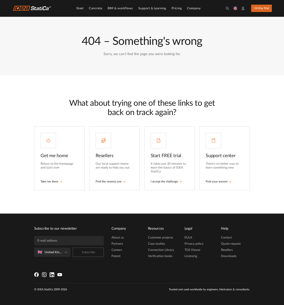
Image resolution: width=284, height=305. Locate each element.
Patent (116, 256)
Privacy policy (194, 243)
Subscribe (88, 252)
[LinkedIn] (52, 274)
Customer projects (160, 237)
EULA (188, 237)
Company (194, 8)
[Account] (243, 8)
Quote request (231, 243)
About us (117, 237)
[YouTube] (59, 274)
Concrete (95, 8)
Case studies (156, 243)
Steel (80, 8)
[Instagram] (44, 274)
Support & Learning (152, 8)
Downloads (228, 256)
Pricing (177, 8)
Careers (116, 249)
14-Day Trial (261, 8)
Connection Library (161, 249)
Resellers (227, 249)
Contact (226, 237)
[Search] (227, 8)
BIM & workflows (120, 8)
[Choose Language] (235, 8)
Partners (117, 243)
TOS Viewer (193, 249)
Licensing (191, 256)
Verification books (160, 256)
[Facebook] (36, 274)
